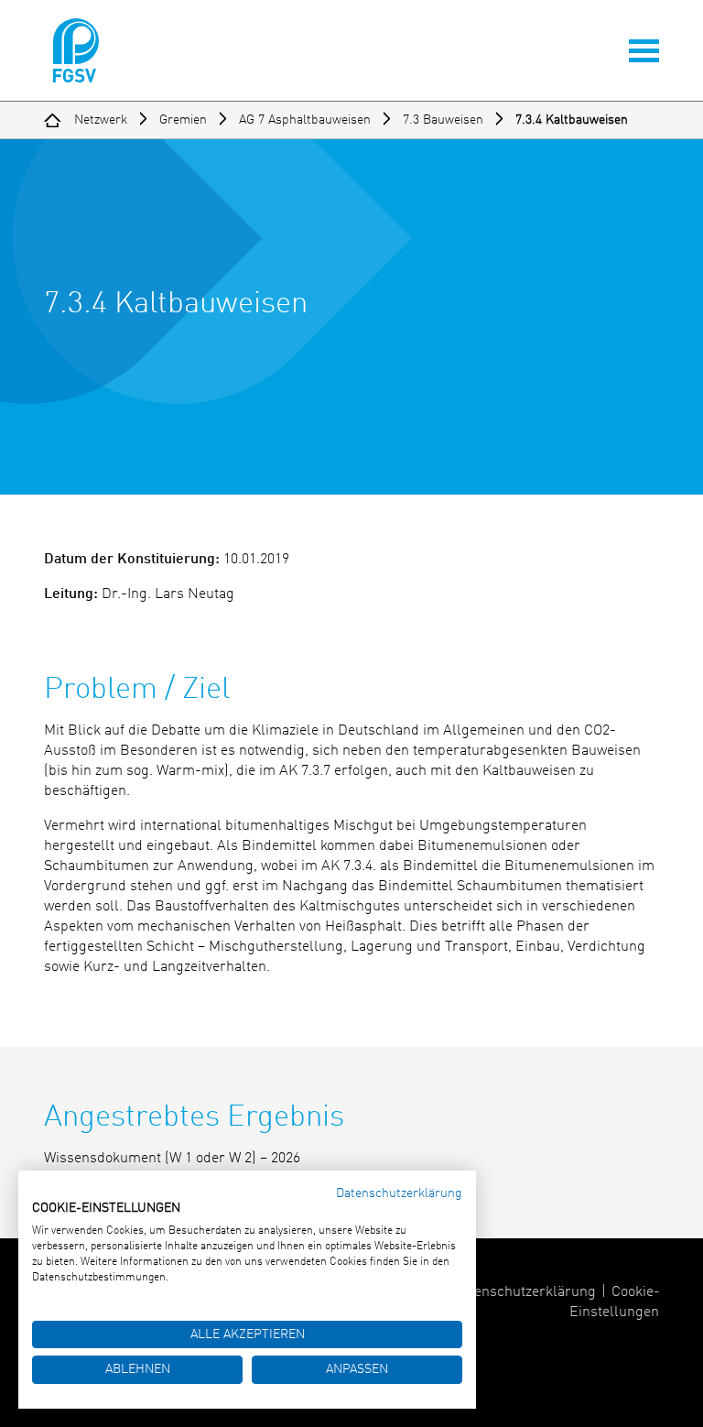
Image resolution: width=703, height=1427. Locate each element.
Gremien (183, 120)
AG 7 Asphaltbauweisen (305, 120)
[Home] (52, 120)
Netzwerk (100, 120)
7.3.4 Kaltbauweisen (571, 120)
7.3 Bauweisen (443, 120)
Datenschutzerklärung (524, 1292)
